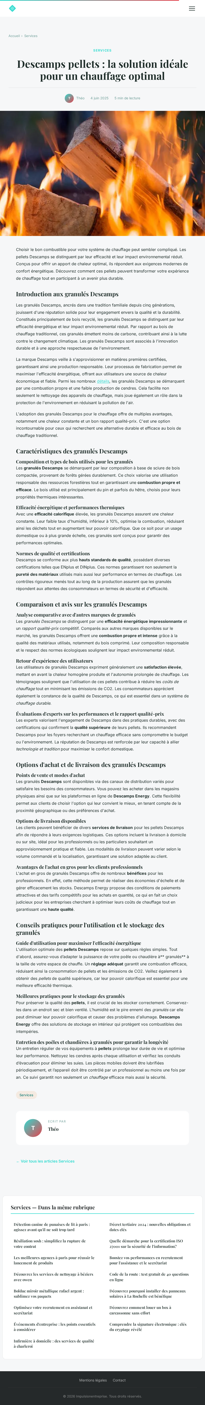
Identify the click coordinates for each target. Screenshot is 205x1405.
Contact (119, 1380)
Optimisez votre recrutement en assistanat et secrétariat (53, 1310)
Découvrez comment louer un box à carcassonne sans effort (140, 1310)
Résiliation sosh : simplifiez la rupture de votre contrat (50, 1243)
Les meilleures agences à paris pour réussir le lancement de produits (54, 1260)
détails (103, 381)
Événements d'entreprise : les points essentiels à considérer (55, 1327)
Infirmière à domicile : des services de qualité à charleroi (54, 1343)
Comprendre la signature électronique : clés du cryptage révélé (148, 1327)
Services (31, 36)
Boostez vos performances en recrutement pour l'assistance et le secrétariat (146, 1260)
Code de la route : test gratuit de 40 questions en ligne (149, 1277)
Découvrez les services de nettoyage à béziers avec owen (53, 1277)
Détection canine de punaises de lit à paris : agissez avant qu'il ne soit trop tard (52, 1227)
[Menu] (192, 9)
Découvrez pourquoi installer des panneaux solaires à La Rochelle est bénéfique (148, 1293)
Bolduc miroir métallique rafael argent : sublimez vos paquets (49, 1293)
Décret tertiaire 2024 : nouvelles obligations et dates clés (150, 1227)
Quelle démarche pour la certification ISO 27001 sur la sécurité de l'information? (146, 1243)
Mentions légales (93, 1380)
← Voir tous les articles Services (45, 1161)
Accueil (14, 36)
